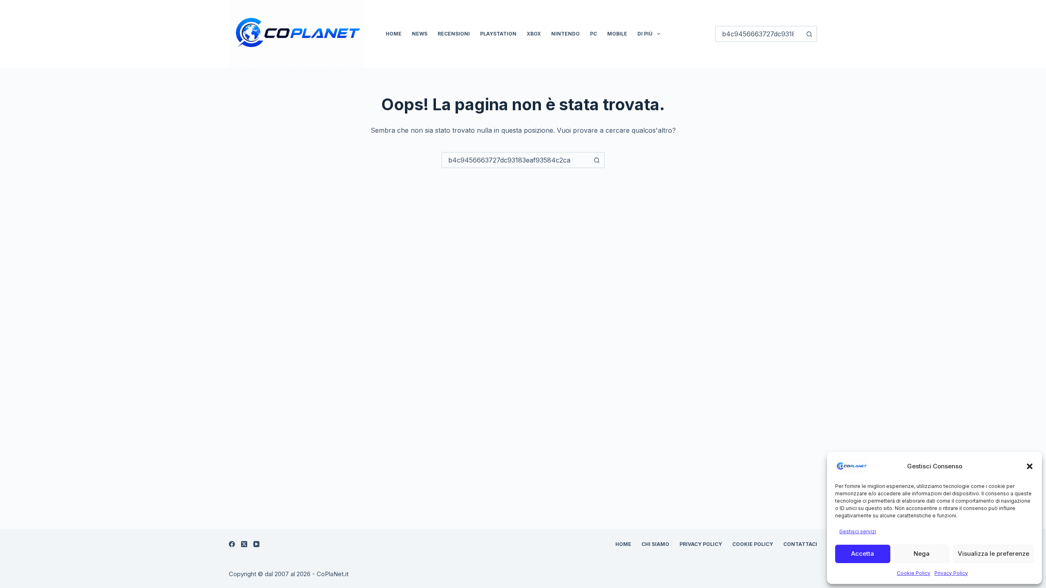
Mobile (617, 34)
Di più (645, 34)
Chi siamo (655, 544)
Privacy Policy (951, 573)
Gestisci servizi (857, 531)
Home (394, 34)
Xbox (534, 34)
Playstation (498, 34)
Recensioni (454, 34)
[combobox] (515, 160)
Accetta (862, 553)
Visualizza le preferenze (993, 553)
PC (593, 34)
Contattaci (800, 544)
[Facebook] (232, 544)
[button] (1030, 466)
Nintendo (565, 34)
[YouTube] (256, 544)
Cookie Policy (913, 573)
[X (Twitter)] (244, 544)
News (419, 34)
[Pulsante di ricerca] (809, 34)
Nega (922, 553)
